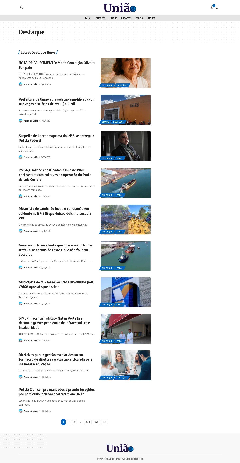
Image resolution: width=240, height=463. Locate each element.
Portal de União (31, 84)
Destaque (107, 85)
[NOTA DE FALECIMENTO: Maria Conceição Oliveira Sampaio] (126, 73)
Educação (122, 378)
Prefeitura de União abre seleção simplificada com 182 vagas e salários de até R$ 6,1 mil (57, 101)
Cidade (105, 122)
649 (96, 422)
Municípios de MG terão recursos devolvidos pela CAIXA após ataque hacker (56, 284)
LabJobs (139, 458)
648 (88, 422)
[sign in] (21, 7)
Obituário (122, 85)
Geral (120, 158)
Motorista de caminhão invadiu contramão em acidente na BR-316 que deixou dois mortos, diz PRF (55, 213)
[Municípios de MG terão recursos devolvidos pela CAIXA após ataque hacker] (126, 292)
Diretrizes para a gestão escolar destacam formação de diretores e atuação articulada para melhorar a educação (56, 359)
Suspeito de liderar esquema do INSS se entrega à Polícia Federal (56, 138)
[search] (217, 7)
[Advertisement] (190, 73)
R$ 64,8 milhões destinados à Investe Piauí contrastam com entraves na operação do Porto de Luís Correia (55, 174)
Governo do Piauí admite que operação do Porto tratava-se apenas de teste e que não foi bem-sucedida (55, 250)
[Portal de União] (120, 7)
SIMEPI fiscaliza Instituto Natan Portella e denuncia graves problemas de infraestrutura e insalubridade (54, 323)
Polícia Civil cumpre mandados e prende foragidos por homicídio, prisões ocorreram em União (57, 391)
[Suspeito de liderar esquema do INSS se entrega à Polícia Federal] (126, 146)
